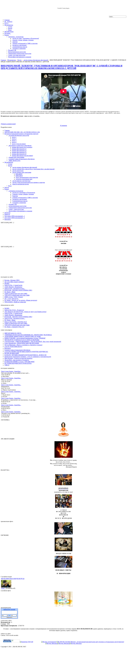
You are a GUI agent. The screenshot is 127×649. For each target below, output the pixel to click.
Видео (10, 28)
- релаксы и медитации (19, 45)
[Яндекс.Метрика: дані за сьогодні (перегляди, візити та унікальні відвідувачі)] (63, 643)
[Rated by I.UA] (16, 642)
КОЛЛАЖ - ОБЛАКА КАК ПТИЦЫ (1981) (18, 290)
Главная (3, 60)
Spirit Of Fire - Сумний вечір (13, 285)
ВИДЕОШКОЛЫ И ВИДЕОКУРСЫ (12, 578)
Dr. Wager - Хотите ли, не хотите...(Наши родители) (20, 300)
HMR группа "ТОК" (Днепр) (13, 297)
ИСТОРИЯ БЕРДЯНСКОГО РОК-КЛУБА (18, 363)
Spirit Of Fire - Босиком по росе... (14, 288)
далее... (3, 588)
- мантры (15, 42)
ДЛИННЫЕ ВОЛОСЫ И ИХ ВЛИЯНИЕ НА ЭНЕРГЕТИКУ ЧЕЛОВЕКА (28, 335)
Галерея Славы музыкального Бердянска (17, 350)
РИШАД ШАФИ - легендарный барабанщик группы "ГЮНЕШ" (25, 338)
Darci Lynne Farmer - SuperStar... (11, 371)
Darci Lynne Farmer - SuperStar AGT (15, 322)
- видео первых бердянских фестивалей (35, 60)
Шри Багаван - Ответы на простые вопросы (18, 358)
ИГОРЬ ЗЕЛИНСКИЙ (11, 353)
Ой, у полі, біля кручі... (11, 298)
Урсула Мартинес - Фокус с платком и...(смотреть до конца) (23, 345)
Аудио (10, 26)
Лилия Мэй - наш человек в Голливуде (16, 360)
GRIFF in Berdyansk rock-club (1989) (15, 293)
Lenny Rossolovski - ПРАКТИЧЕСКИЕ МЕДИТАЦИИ (21, 343)
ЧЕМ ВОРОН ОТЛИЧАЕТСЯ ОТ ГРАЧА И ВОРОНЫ (21, 340)
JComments (63, 125)
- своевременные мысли (19, 47)
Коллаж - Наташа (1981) (12, 280)
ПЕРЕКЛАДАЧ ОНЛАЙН (9, 609)
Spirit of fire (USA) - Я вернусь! (14, 310)
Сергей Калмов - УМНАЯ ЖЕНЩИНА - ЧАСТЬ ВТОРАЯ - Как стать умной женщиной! (32, 341)
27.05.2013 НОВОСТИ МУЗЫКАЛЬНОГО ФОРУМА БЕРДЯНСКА (26, 351)
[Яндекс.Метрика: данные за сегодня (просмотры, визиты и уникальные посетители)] (51, 643)
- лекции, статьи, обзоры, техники (23, 40)
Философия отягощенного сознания (19, 57)
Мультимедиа (11, 60)
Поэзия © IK (12, 50)
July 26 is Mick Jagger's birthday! (14, 282)
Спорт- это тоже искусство (16, 55)
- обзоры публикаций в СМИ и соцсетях (25, 43)
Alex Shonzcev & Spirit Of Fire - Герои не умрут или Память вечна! (25, 311)
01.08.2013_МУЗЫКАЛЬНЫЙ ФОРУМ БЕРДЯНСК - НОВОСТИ (25, 355)
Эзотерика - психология (15, 37)
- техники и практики (19, 48)
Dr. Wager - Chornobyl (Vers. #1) (14, 327)
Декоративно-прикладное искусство (19, 53)
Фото (10, 30)
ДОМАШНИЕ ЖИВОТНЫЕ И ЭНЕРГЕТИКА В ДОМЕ (22, 336)
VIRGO (6, 365)
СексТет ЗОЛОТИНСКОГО (13, 346)
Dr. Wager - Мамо (9, 292)
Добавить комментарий (8, 124)
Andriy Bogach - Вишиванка (13, 287)
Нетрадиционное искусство (17, 52)
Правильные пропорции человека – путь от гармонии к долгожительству (27, 356)
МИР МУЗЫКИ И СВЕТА (12, 333)
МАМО (6, 283)
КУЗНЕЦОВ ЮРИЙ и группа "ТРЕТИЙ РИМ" (19, 361)
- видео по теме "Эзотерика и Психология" (25, 38)
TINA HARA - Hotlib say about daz (15, 302)
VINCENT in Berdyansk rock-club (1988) (17, 295)
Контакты (7, 348)
